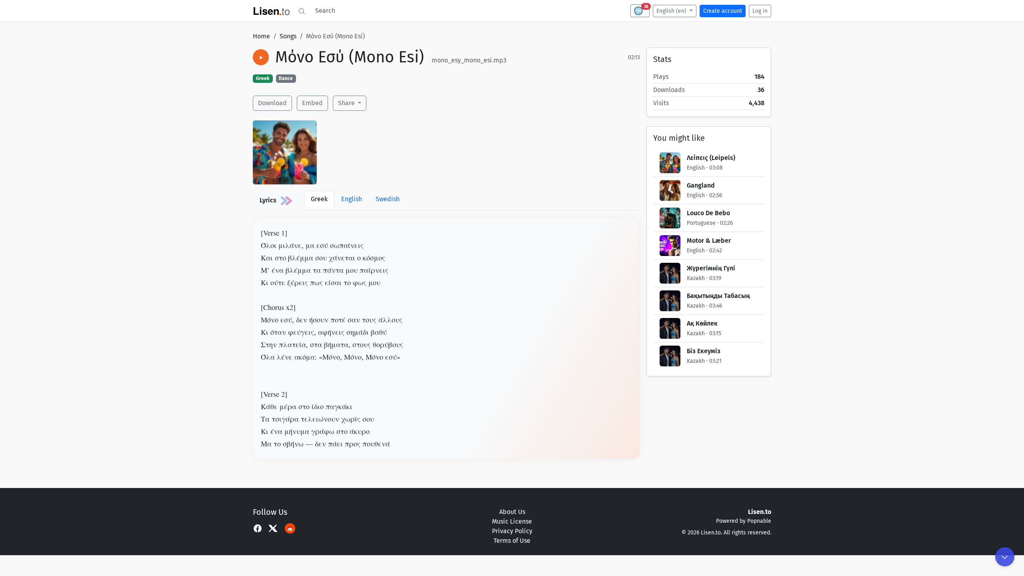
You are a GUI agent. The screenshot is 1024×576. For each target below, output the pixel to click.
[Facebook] (257, 528)
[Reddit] (290, 528)
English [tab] (351, 199)
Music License (512, 521)
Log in (760, 11)
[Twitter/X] (273, 528)
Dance (286, 78)
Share (347, 103)
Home (261, 36)
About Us (512, 512)
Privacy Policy (512, 531)
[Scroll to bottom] (1004, 556)
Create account (722, 11)
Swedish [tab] (388, 199)
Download (272, 103)
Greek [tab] (319, 199)
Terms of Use (512, 540)
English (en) (672, 11)
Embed (312, 103)
